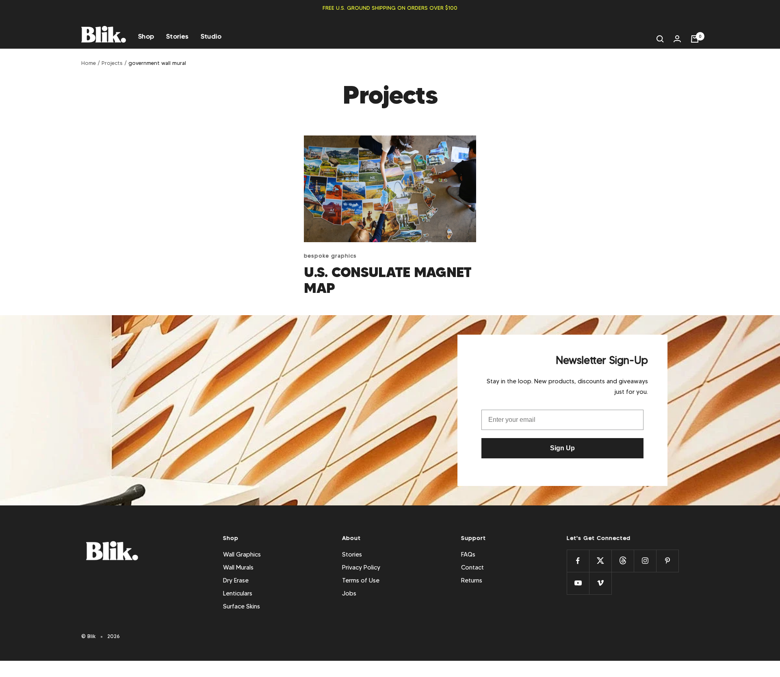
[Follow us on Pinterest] (667, 561)
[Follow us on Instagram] (645, 561)
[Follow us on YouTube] (578, 583)
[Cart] (695, 39)
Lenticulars (237, 593)
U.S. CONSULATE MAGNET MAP (387, 280)
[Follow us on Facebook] (578, 561)
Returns (471, 580)
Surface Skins (241, 606)
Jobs (349, 593)
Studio (211, 36)
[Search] (660, 39)
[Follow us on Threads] (622, 561)
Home (88, 63)
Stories (177, 36)
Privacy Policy (361, 567)
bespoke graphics (330, 255)
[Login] (677, 38)
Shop (146, 36)
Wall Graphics (242, 554)
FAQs (468, 554)
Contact (472, 567)
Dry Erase (236, 580)
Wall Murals (238, 567)
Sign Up (562, 448)
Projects (112, 63)
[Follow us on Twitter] (600, 561)
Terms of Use (360, 580)
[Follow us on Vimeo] (600, 583)
